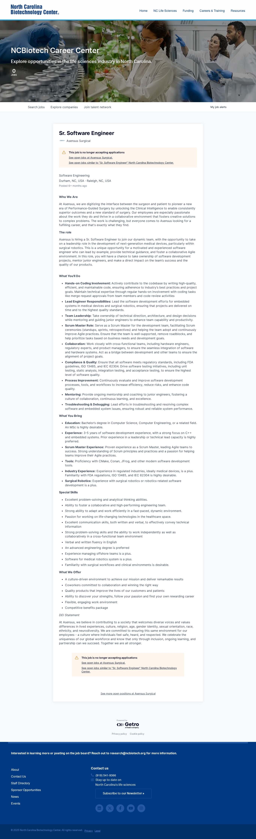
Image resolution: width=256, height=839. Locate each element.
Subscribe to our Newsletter (122, 793)
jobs (36, 107)
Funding (188, 10)
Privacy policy (119, 733)
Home (143, 10)
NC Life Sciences (165, 10)
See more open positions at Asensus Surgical (128, 693)
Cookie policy (137, 733)
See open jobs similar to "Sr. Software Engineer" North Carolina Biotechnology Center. (121, 162)
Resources (238, 10)
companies (64, 107)
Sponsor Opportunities (26, 790)
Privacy (89, 830)
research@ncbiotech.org (128, 753)
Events (15, 803)
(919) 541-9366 (106, 775)
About (15, 769)
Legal (97, 830)
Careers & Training (212, 10)
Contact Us (18, 776)
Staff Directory (20, 783)
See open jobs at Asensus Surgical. (91, 157)
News (15, 796)
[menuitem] (146, 11)
